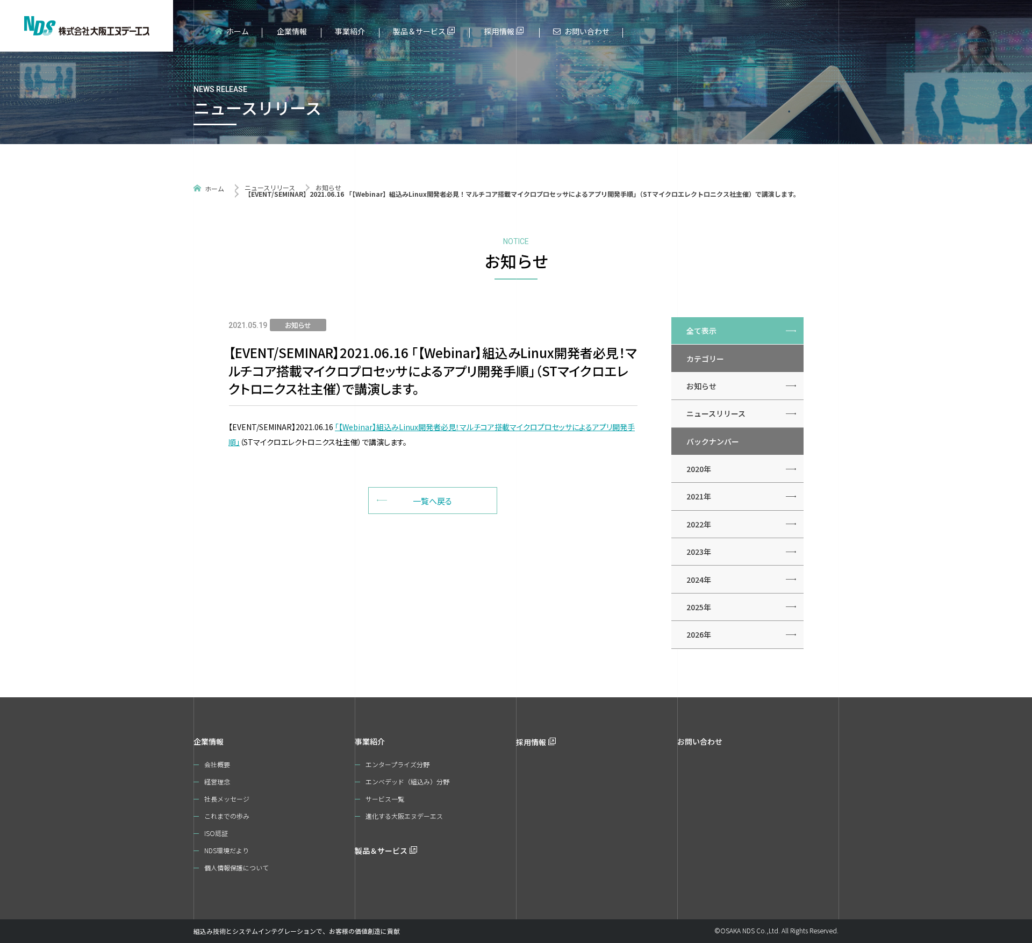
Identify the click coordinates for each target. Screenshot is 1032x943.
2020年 (698, 468)
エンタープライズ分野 (397, 764)
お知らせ (328, 187)
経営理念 (217, 781)
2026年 (698, 634)
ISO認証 (216, 833)
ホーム (237, 31)
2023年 (698, 551)
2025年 (698, 607)
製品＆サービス (419, 31)
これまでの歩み (226, 815)
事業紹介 (350, 31)
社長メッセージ (226, 798)
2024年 (698, 579)
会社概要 (217, 764)
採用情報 (499, 31)
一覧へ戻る (432, 500)
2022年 (698, 524)
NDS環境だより (226, 850)
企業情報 (292, 31)
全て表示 (701, 330)
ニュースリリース (270, 187)
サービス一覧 (385, 798)
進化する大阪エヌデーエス (404, 815)
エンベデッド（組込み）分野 (407, 781)
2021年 (698, 496)
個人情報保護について (236, 867)
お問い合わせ (587, 31)
